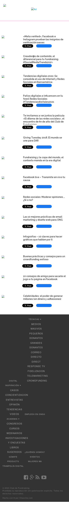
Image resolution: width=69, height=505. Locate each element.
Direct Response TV (36, 364)
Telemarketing (37, 375)
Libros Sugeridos (14, 450)
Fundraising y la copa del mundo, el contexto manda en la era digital (43, 159)
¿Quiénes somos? (35, 452)
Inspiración (12, 385)
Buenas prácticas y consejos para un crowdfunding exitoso (44, 258)
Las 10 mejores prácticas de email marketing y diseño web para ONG (43, 218)
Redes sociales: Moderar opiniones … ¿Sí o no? (44, 198)
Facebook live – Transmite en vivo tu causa (44, 179)
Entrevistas (14, 399)
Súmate (13, 456)
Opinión (14, 404)
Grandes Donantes (36, 345)
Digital (13, 380)
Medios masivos (36, 326)
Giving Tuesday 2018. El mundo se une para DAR (42, 139)
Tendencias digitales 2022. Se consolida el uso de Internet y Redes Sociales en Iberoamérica (43, 79)
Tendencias (14, 409)
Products (13, 461)
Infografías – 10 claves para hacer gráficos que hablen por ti (42, 238)
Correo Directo (36, 355)
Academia (12, 418)
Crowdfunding (37, 380)
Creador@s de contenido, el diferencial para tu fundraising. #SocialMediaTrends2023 (41, 59)
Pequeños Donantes (36, 336)
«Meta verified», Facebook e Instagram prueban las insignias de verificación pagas (43, 39)
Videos (14, 414)
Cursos (14, 428)
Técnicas (34, 319)
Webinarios (14, 433)
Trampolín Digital (13, 466)
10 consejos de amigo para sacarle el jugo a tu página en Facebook (44, 278)
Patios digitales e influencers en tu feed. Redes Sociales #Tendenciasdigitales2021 (43, 98)
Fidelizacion (36, 371)
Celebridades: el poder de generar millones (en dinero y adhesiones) (43, 297)
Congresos (14, 423)
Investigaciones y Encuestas (16, 440)
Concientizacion (16, 394)
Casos (14, 390)
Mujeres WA (35, 461)
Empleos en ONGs (35, 414)
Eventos (35, 456)
